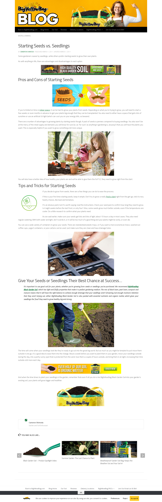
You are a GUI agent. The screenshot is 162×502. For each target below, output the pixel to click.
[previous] (19, 455)
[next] (143, 455)
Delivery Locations (76, 29)
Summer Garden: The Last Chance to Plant (78, 458)
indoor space (45, 110)
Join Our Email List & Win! (115, 29)
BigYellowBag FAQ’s (94, 29)
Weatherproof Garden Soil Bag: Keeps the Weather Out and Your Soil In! (116, 462)
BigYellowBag (24, 35)
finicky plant (111, 196)
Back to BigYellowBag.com (27, 29)
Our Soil (55, 29)
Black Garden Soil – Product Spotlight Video (40, 460)
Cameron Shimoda (27, 51)
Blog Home (45, 29)
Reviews (64, 29)
